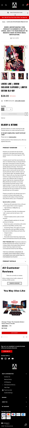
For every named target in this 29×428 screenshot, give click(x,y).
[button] (25, 424)
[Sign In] (23, 5)
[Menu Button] (2, 5)
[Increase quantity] (10, 109)
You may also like (14, 291)
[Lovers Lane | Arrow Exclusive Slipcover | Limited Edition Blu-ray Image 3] (21, 76)
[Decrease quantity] (2, 109)
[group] (14, 58)
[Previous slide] (24, 337)
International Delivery (9, 384)
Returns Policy (8, 379)
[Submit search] (6, 5)
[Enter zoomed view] (25, 47)
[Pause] (27, 13)
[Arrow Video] (14, 5)
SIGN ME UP (7, 351)
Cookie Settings (8, 392)
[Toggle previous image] (3, 58)
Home (3, 21)
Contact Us (7, 376)
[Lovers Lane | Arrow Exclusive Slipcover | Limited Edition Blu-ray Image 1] (4, 76)
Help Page (7, 387)
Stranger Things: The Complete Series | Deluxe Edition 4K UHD (13, 322)
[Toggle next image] (25, 58)
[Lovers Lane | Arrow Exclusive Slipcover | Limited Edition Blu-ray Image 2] (13, 76)
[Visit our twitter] (9, 359)
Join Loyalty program (20, 100)
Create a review (14, 283)
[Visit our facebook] (2, 359)
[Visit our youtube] (13, 359)
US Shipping (7, 382)
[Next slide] (26, 337)
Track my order (8, 390)
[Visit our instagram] (5, 359)
